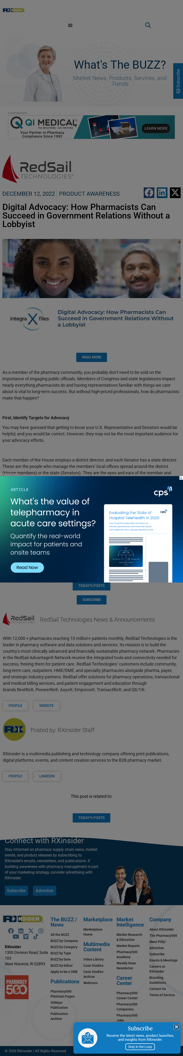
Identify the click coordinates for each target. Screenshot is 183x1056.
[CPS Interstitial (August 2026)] (91, 581)
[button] (176, 1027)
